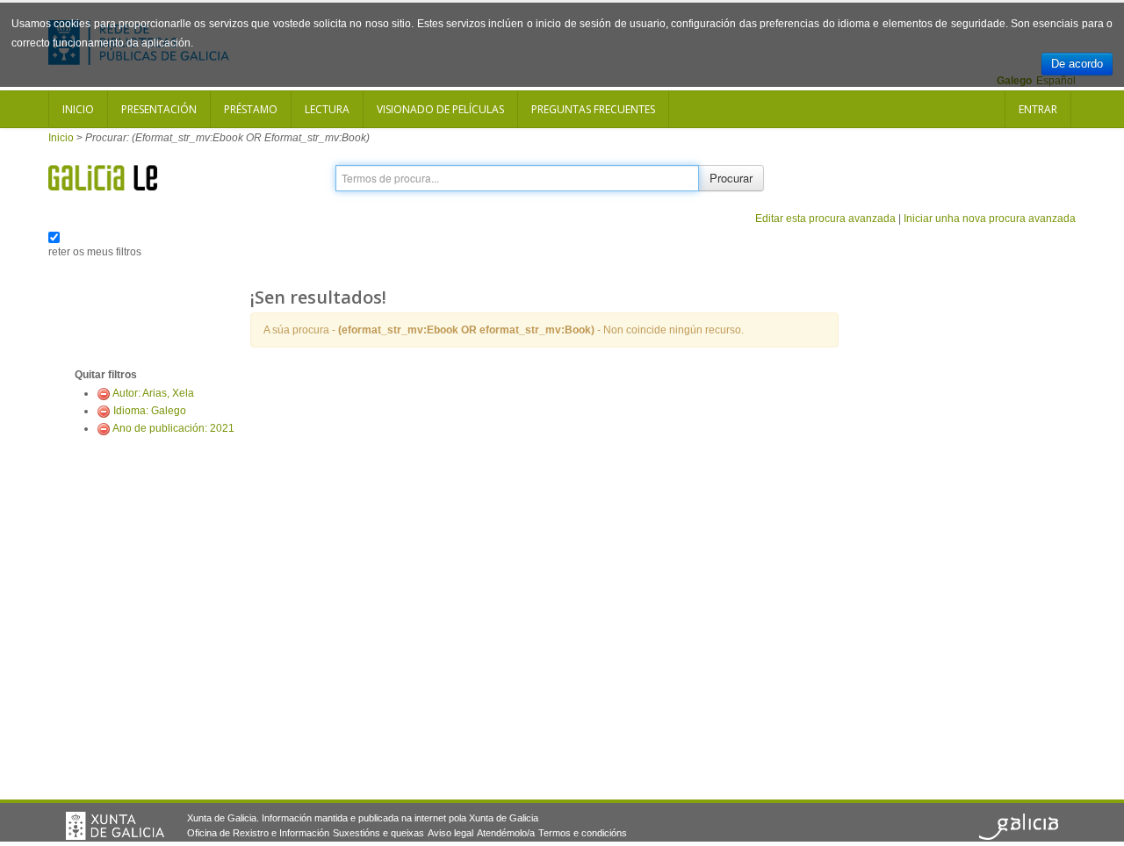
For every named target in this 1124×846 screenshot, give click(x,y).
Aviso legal (450, 833)
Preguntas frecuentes (593, 109)
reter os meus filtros (94, 252)
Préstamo (250, 109)
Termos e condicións (582, 833)
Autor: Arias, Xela (153, 393)
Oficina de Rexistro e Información (258, 833)
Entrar (1038, 109)
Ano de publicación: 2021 (173, 428)
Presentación (159, 109)
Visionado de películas (440, 109)
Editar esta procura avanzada (825, 218)
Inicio (78, 109)
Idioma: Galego (149, 411)
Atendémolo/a (506, 833)
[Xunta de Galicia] (115, 826)
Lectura (327, 109)
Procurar (731, 177)
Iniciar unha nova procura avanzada (990, 218)
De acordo (1077, 63)
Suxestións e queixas (378, 833)
